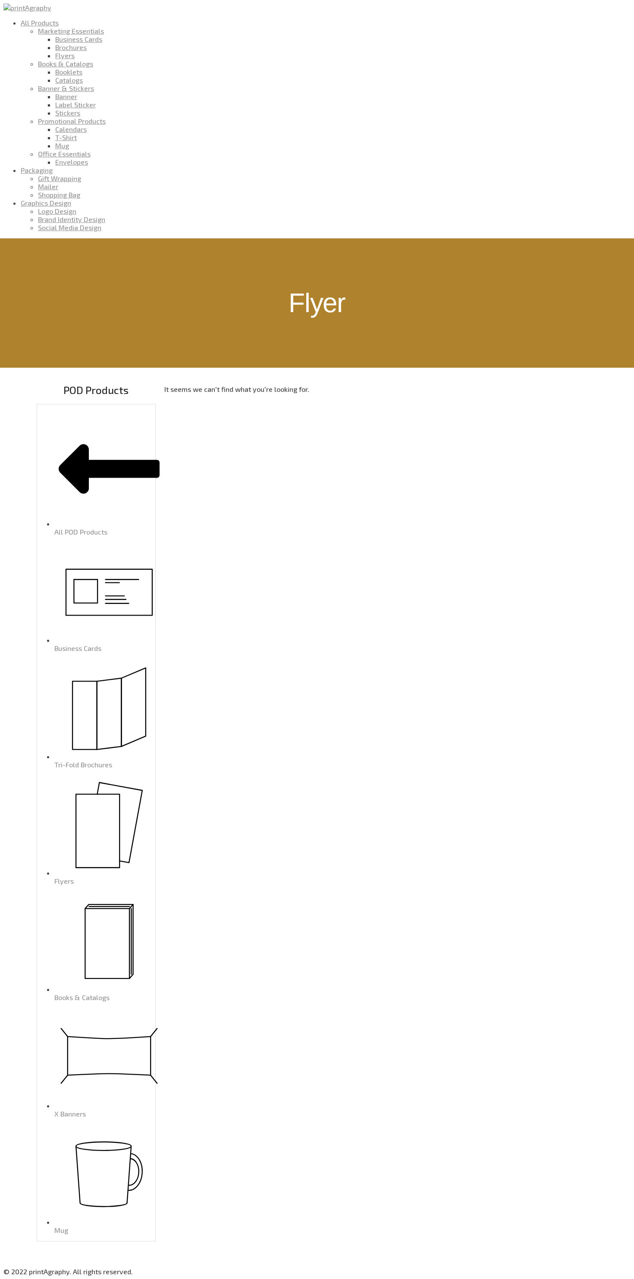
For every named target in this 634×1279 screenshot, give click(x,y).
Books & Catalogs (65, 63)
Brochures (71, 47)
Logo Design (57, 211)
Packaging (37, 170)
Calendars (71, 129)
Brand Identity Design (71, 219)
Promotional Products (72, 121)
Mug (62, 145)
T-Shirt (66, 137)
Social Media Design (69, 227)
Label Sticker (75, 104)
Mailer (48, 186)
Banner (66, 96)
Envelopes (71, 162)
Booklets (68, 72)
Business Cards (78, 39)
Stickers (67, 113)
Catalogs (69, 80)
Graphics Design (46, 203)
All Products (40, 23)
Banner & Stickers (66, 88)
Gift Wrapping (59, 178)
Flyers (65, 55)
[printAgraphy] (27, 7)
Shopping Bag (59, 195)
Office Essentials (64, 154)
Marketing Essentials (71, 31)
